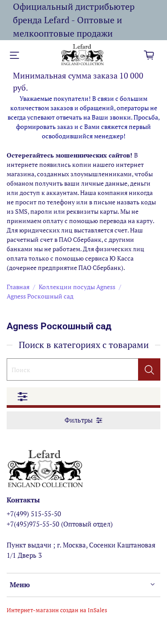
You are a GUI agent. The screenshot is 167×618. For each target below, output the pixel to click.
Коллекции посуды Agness (77, 286)
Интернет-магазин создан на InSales (57, 610)
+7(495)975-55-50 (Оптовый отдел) (60, 523)
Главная (18, 286)
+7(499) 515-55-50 (34, 513)
